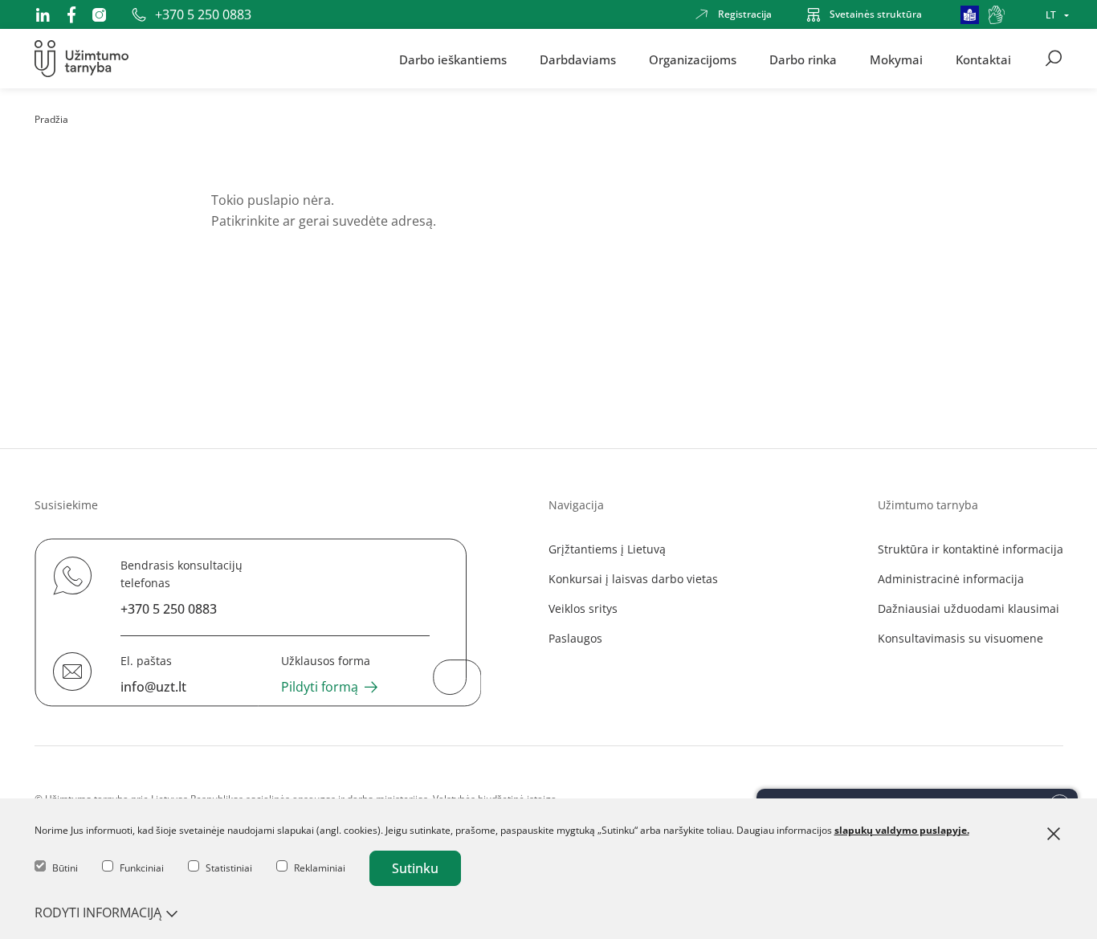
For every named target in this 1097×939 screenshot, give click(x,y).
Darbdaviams (578, 59)
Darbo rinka (803, 59)
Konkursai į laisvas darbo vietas (633, 578)
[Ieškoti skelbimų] (1053, 58)
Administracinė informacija (951, 578)
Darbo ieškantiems (453, 59)
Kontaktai (983, 59)
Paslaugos (575, 638)
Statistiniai (229, 868)
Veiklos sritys (583, 608)
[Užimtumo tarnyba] (81, 58)
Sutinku (415, 868)
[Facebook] (71, 14)
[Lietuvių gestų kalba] (997, 15)
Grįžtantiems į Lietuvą (607, 549)
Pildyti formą (319, 686)
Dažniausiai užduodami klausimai (968, 608)
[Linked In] (43, 14)
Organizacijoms (692, 59)
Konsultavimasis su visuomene (960, 638)
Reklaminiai (319, 868)
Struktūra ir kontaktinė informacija (970, 549)
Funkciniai (142, 868)
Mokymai (896, 59)
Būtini (65, 868)
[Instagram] (99, 15)
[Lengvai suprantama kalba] (969, 15)
